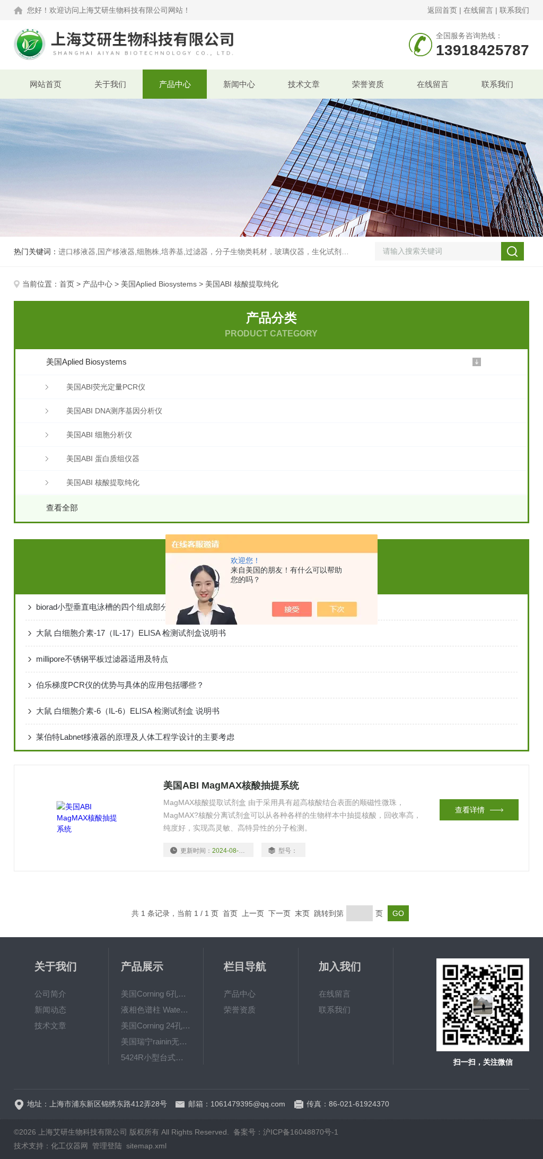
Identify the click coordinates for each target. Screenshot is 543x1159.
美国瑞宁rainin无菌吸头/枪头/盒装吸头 (155, 1041)
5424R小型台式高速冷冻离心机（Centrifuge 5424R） (155, 1057)
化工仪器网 (69, 1145)
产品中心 (175, 84)
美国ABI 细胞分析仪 (99, 434)
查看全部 (62, 507)
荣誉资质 (368, 84)
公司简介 (50, 993)
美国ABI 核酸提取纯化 (102, 482)
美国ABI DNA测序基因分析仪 (114, 410)
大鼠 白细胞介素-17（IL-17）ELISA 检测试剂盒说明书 (131, 632)
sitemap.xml (146, 1145)
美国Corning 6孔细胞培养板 (155, 993)
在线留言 (478, 10)
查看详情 (470, 810)
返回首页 (442, 10)
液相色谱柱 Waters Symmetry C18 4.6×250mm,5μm (155, 1009)
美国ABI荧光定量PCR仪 (105, 387)
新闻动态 (50, 1009)
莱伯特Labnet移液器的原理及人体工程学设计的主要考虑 (135, 736)
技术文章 (304, 84)
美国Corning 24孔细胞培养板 (155, 1025)
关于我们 (110, 84)
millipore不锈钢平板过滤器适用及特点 (102, 658)
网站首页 (46, 84)
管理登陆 (107, 1145)
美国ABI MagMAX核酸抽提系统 (231, 785)
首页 (66, 284)
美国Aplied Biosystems (159, 284)
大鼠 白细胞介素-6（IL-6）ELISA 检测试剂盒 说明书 (128, 710)
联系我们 (514, 10)
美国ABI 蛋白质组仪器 (102, 458)
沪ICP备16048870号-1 (300, 1132)
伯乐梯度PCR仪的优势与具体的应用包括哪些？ (120, 684)
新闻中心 (239, 84)
